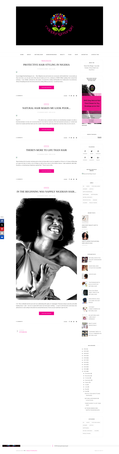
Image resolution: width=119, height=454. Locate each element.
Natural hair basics (87, 197)
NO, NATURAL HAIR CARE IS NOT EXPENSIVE (94, 317)
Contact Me (95, 54)
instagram (98, 153)
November (87, 375)
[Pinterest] (2, 229)
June (86, 386)
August (87, 382)
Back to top (98, 450)
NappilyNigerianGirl (87, 191)
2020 (85, 353)
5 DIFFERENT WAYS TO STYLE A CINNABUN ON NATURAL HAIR (95, 333)
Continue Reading (46, 87)
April (86, 391)
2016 (85, 362)
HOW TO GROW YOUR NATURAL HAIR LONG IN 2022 (90, 242)
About (29, 54)
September (88, 380)
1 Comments (19, 179)
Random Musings (51, 54)
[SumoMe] (2, 237)
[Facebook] (2, 221)
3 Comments (19, 95)
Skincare (95, 200)
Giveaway (85, 189)
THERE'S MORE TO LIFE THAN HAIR (46, 150)
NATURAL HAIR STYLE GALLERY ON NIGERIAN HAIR (95, 259)
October (87, 378)
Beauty (62, 54)
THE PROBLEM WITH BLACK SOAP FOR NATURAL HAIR (94, 284)
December (87, 373)
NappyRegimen (94, 194)
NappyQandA (86, 194)
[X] (2, 225)
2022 (85, 349)
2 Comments (19, 137)
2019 (85, 355)
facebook (85, 153)
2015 (85, 364)
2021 (85, 351)
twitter (91, 153)
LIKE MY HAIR (92, 274)
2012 (85, 371)
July (86, 384)
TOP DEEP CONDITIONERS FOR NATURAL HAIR (94, 308)
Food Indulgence (96, 186)
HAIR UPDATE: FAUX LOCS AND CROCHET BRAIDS (94, 300)
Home (22, 54)
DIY (83, 186)
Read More (91, 69)
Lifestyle (46, 104)
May (86, 389)
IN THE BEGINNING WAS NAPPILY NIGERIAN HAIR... (46, 191)
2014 (85, 366)
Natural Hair (39, 54)
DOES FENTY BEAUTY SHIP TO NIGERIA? (90, 226)
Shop (76, 54)
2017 (85, 360)
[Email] (2, 233)
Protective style (46, 60)
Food (69, 54)
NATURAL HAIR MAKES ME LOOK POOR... (46, 108)
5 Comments (19, 321)
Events (88, 186)
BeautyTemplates (32, 450)
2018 (85, 358)
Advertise (84, 54)
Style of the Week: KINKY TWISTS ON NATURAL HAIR (94, 292)
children (85, 202)
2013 (85, 369)
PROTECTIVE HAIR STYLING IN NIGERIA (46, 64)
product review (93, 202)
